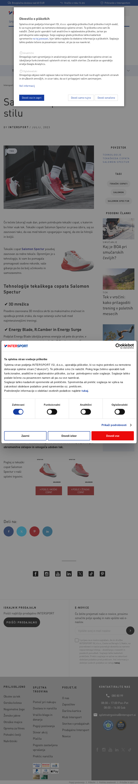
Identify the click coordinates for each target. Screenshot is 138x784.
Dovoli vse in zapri (32, 97)
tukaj (85, 390)
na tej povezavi (40, 38)
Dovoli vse (112, 435)
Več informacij (27, 85)
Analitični (28, 52)
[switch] (52, 412)
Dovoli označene (106, 97)
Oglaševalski (30, 71)
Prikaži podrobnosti (114, 425)
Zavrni (25, 435)
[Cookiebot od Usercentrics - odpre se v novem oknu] (118, 346)
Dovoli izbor (69, 435)
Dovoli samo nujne (81, 97)
